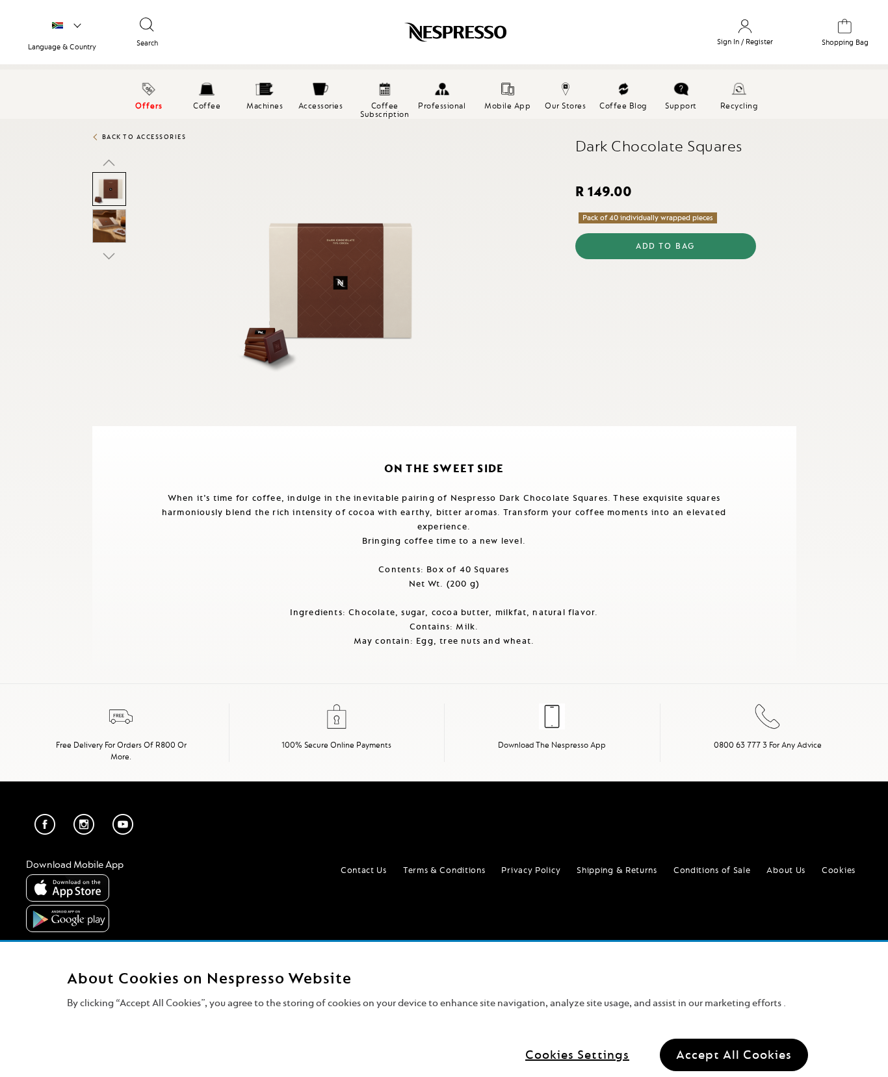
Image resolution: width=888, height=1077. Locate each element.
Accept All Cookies (734, 1053)
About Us (785, 870)
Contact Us (364, 870)
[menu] (444, 94)
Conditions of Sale (712, 870)
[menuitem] (207, 94)
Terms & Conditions (444, 870)
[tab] (95, 431)
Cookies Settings (577, 1053)
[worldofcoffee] (66, 26)
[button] (109, 162)
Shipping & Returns (617, 870)
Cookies (838, 870)
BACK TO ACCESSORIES (144, 136)
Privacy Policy (530, 870)
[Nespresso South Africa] (394, 37)
